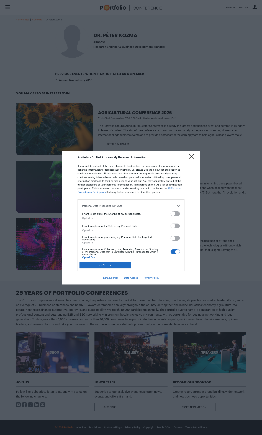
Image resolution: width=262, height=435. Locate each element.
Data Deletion (111, 277)
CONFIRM (105, 265)
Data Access (131, 277)
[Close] (192, 157)
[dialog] (131, 217)
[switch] (175, 213)
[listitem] (131, 206)
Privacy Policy (151, 277)
